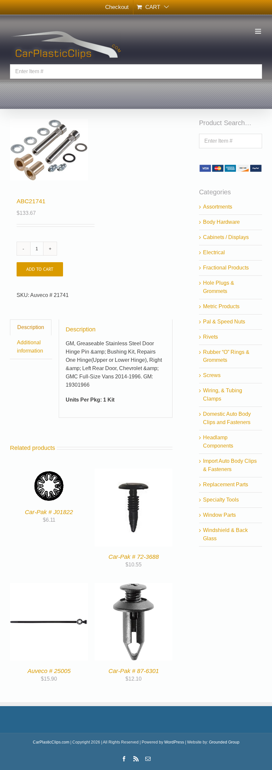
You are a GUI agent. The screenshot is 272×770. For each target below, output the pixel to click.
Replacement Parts (225, 484)
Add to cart (39, 269)
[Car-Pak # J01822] (49, 472)
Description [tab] (30, 327)
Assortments (217, 207)
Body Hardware (221, 222)
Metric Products (221, 306)
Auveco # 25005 (49, 671)
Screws (212, 375)
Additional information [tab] (30, 347)
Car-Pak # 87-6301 (133, 671)
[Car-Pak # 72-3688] (133, 472)
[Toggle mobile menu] (258, 31)
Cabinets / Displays (226, 237)
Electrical (214, 252)
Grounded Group (224, 742)
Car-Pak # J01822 (49, 512)
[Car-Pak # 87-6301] (133, 587)
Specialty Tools (221, 500)
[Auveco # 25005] (49, 587)
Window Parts (219, 515)
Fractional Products (226, 267)
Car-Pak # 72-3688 (133, 556)
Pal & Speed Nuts (224, 321)
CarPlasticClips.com (51, 742)
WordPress (174, 742)
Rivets (210, 337)
